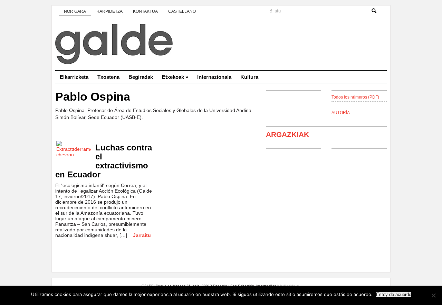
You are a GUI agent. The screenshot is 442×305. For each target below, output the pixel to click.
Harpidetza (109, 11)
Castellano (182, 11)
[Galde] (221, 45)
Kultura (249, 77)
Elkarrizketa (74, 77)
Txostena (108, 77)
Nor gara (75, 11)
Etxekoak (175, 77)
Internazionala (214, 77)
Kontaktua (145, 11)
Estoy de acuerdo (393, 294)
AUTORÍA (341, 112)
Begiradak (140, 77)
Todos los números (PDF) (355, 97)
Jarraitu (142, 235)
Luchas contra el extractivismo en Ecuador (103, 161)
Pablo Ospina (92, 96)
